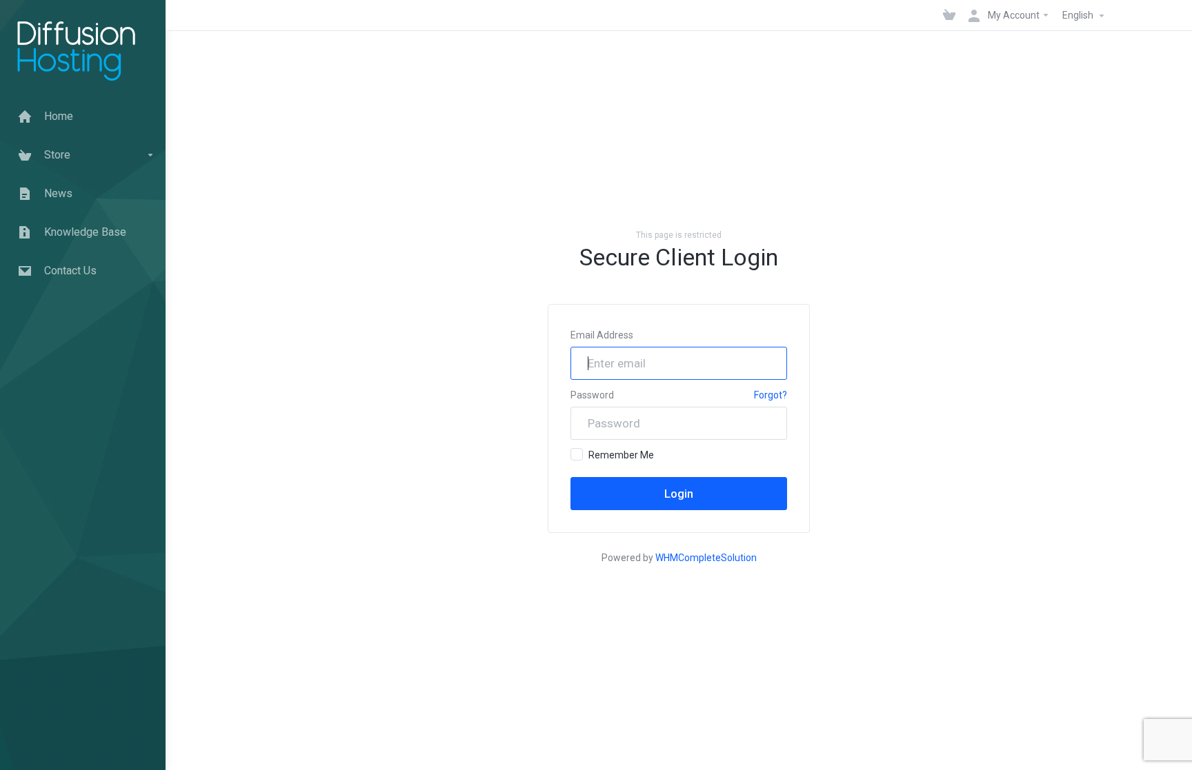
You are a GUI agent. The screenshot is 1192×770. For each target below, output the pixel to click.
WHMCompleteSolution (706, 557)
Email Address (601, 335)
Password (592, 395)
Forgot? (770, 395)
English (1078, 15)
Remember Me (621, 454)
